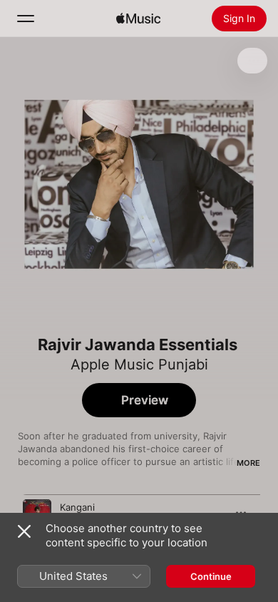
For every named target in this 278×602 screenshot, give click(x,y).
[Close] (24, 531)
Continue (211, 576)
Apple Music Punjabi (139, 364)
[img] (138, 18)
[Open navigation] (25, 18)
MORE (248, 463)
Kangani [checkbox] (77, 507)
